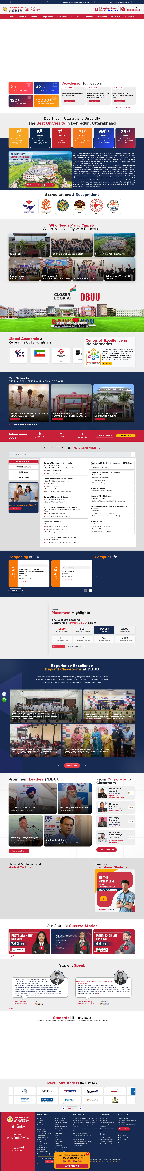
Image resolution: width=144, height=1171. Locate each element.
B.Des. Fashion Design (99, 480)
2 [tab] (16, 424)
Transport (58, 1140)
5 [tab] (22, 424)
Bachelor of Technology (53, 465)
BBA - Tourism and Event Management (58, 516)
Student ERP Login (106, 1142)
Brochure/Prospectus (107, 1123)
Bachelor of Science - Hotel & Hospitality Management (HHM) (63, 510)
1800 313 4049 (123, 1137)
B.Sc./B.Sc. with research (53, 473)
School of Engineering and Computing (85, 1119)
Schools (34, 17)
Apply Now (127, 435)
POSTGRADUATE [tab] (23, 467)
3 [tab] (18, 424)
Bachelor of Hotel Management (55, 513)
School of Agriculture (80, 1133)
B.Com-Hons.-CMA (51, 489)
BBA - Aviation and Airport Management (58, 491)
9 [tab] (29, 424)
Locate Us (50, 185)
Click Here (49, 1162)
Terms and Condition (44, 1134)
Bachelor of (96, 510)
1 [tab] (15, 424)
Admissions (62, 17)
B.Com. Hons (49, 483)
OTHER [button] (87, 2)
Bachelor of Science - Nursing (102, 490)
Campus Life (41, 1129)
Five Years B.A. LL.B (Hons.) (101, 526)
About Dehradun (60, 1129)
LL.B (93, 523)
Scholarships (82, 437)
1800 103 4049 (123, 1135)
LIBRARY (127, 2)
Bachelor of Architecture (100, 467)
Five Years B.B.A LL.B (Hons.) (101, 529)
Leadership (40, 1127)
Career (57, 1135)
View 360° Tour (35, 185)
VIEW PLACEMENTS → (75, 647)
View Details (14, 419)
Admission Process (61, 437)
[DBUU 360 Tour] (3, 693)
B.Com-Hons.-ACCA (51, 486)
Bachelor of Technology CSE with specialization (61, 468)
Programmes (47, 17)
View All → (15, 590)
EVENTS (65, 2)
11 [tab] (32, 424)
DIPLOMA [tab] (23, 472)
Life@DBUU (116, 17)
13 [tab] (36, 424)
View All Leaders (18, 851)
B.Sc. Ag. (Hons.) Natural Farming (56, 529)
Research (89, 17)
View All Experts (105, 850)
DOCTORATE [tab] (23, 477)
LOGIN (71, 2)
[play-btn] (42, 948)
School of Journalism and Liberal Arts (85, 1129)
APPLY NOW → (58, 647)
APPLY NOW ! (72, 1166)
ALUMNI (81, 2)
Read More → (25, 581)
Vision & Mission (60, 1119)
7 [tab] (25, 424)
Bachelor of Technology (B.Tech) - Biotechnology (108, 501)
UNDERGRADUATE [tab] (23, 462)
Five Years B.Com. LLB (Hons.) (101, 531)
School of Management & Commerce (85, 1121)
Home (12, 17)
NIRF (56, 1138)
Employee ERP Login (106, 1140)
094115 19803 (123, 1139)
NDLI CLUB (58, 1133)
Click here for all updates (125, 107)
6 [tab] (23, 424)
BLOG (122, 2)
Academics (75, 17)
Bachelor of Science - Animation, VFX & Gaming (61, 542)
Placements (102, 17)
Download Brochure (105, 435)
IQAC (60, 2)
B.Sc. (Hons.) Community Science (56, 526)
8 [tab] (27, 424)
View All (71, 1109)
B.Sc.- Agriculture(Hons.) (53, 524)
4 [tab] (20, 424)
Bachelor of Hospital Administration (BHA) (106, 516)
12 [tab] (34, 424)
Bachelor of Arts (97, 475)
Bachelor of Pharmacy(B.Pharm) (55, 499)
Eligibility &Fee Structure (40, 437)
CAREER (76, 2)
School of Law (77, 1145)
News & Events (60, 1131)
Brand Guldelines (43, 1154)
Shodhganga (41, 1148)
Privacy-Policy (41, 1131)
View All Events (72, 766)
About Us (23, 17)
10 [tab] (30, 424)
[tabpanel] (98, 96)
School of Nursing (79, 1139)
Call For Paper (59, 1142)
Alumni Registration (61, 1127)
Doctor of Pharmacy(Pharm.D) (55, 502)
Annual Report (59, 1121)
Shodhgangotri (42, 1150)
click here (69, 101)
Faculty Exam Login (106, 1144)
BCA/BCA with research (53, 470)
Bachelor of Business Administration (57, 481)
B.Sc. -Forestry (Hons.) (52, 532)
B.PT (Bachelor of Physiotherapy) (103, 513)
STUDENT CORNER (114, 2)
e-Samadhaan (41, 1152)
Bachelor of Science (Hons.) (101, 498)
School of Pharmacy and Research (84, 1123)
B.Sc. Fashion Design (98, 483)
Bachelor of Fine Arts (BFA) (101, 477)
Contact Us (129, 17)
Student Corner (105, 1138)
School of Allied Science (81, 1131)
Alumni (39, 1123)
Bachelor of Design (51, 539)
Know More (107, 363)
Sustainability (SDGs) (61, 1148)
